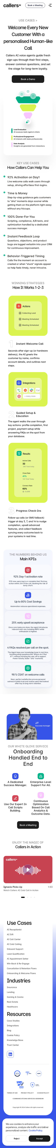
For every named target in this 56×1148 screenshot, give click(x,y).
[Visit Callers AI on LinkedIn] (10, 1054)
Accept (39, 1138)
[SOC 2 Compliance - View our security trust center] (17, 1073)
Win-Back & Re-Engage (18, 963)
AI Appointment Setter (17, 958)
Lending (11, 992)
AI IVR (10, 934)
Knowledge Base (15, 1040)
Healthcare (12, 1006)
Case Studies (13, 1020)
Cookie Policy (13, 1035)
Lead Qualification (15, 954)
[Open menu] (50, 5)
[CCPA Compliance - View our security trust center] (21, 1085)
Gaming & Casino (15, 997)
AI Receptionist (14, 929)
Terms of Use (12, 1093)
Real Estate (12, 1002)
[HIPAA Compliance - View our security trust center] (28, 1073)
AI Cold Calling (14, 944)
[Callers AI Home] (12, 5)
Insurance (12, 987)
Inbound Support (15, 949)
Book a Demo (28, 79)
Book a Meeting (35, 5)
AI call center (14, 939)
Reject (16, 1138)
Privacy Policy (27, 1093)
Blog (9, 1030)
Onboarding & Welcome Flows (21, 973)
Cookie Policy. (36, 1130)
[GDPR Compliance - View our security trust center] (39, 1073)
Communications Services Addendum (28, 1098)
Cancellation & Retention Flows (22, 968)
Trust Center (13, 1045)
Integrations (13, 1025)
